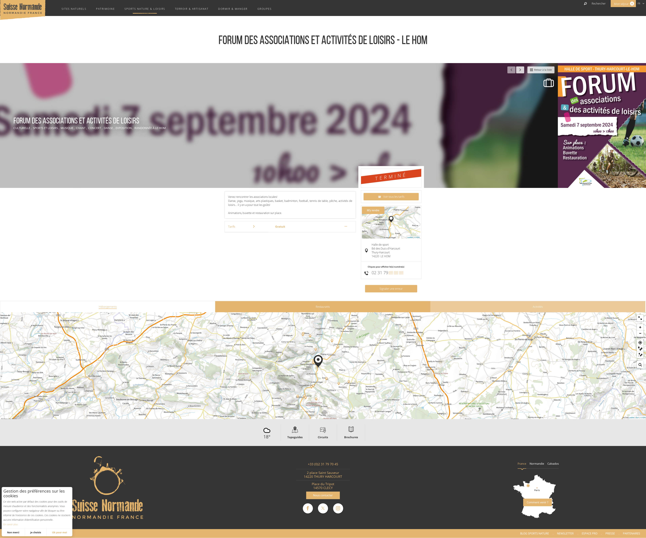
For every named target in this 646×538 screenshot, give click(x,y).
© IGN (417, 237)
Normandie (537, 463)
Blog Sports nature (534, 533)
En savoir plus (10, 524)
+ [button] (640, 327)
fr (639, 3)
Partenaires (631, 533)
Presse (610, 533)
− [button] (640, 333)
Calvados (553, 463)
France (522, 463)
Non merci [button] (13, 532)
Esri (637, 417)
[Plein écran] (640, 318)
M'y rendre (373, 210)
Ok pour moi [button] (59, 532)
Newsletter (565, 533)
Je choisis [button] (35, 532)
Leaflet (410, 237)
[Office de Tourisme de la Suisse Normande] (22, 9)
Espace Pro (589, 533)
